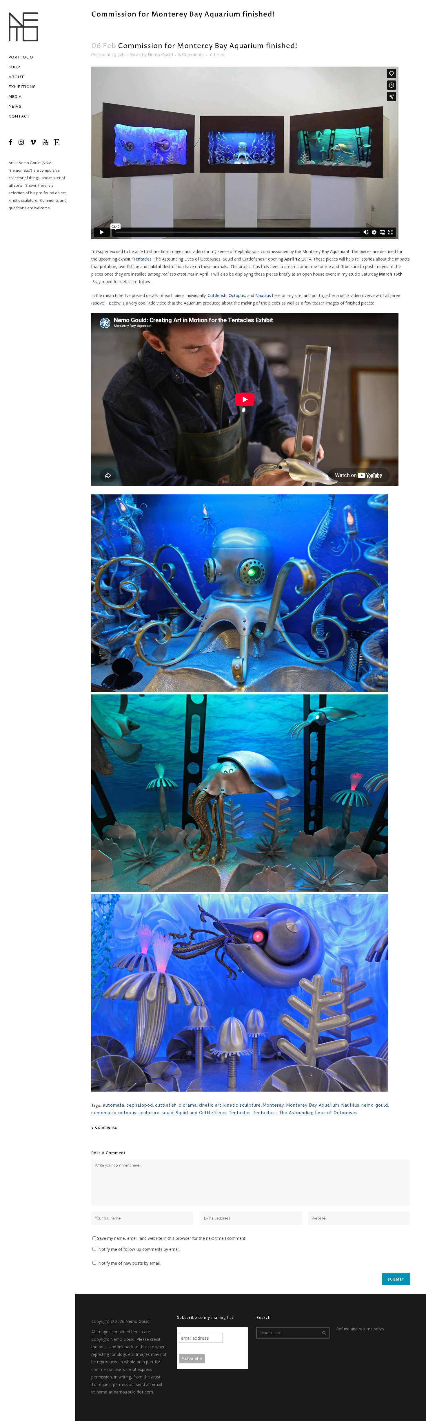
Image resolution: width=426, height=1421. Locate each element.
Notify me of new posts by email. (129, 1263)
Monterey (273, 1105)
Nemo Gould (30, 162)
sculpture (149, 1112)
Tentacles (142, 259)
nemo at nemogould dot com (125, 1392)
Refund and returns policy (360, 1329)
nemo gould (374, 1105)
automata (113, 1105)
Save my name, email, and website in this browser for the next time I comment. (171, 1238)
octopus (127, 1112)
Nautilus (263, 295)
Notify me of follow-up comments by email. (139, 1249)
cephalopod (139, 1105)
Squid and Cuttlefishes (201, 1112)
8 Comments (191, 54)
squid (168, 1112)
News (135, 54)
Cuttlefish (217, 295)
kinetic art (210, 1105)
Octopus (237, 295)
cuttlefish (166, 1105)
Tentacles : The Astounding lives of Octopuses (305, 1112)
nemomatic (103, 1112)
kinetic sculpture (242, 1105)
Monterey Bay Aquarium (312, 1105)
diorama (188, 1105)
